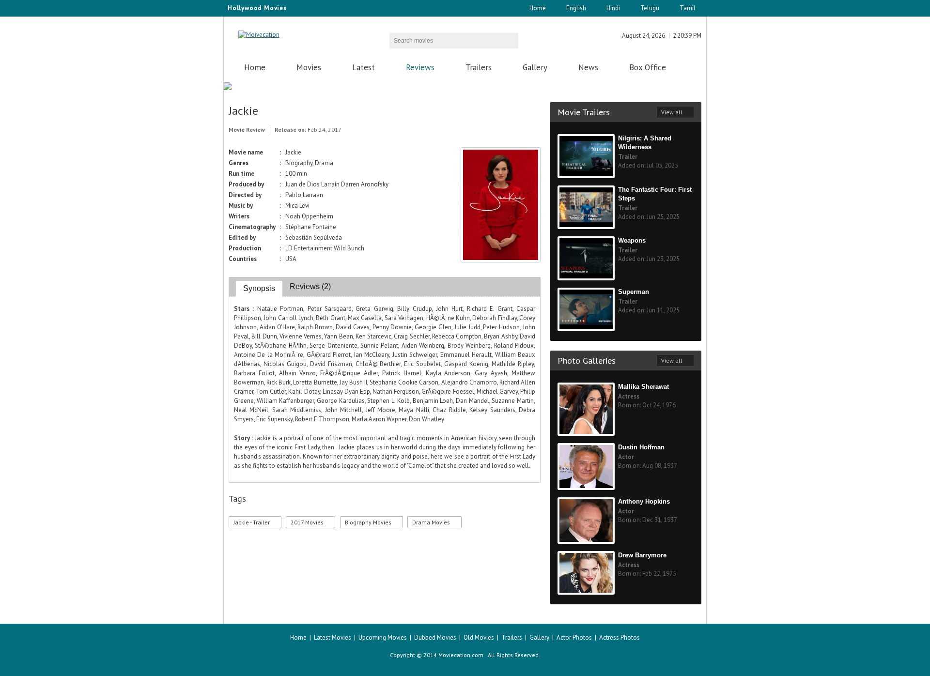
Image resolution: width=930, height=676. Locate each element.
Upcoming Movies (382, 637)
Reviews (420, 67)
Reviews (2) (310, 286)
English (576, 8)
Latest (363, 67)
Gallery (535, 67)
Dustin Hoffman (641, 447)
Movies (308, 67)
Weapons (632, 240)
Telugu (649, 8)
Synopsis (259, 288)
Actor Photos (574, 637)
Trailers (478, 67)
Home (537, 8)
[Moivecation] (258, 35)
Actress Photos (619, 637)
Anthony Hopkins (644, 501)
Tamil (688, 8)
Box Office (647, 67)
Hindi (613, 8)
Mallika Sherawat (643, 386)
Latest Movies (332, 637)
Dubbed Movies (435, 637)
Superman (633, 291)
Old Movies (479, 637)
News (588, 67)
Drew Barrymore (642, 555)
